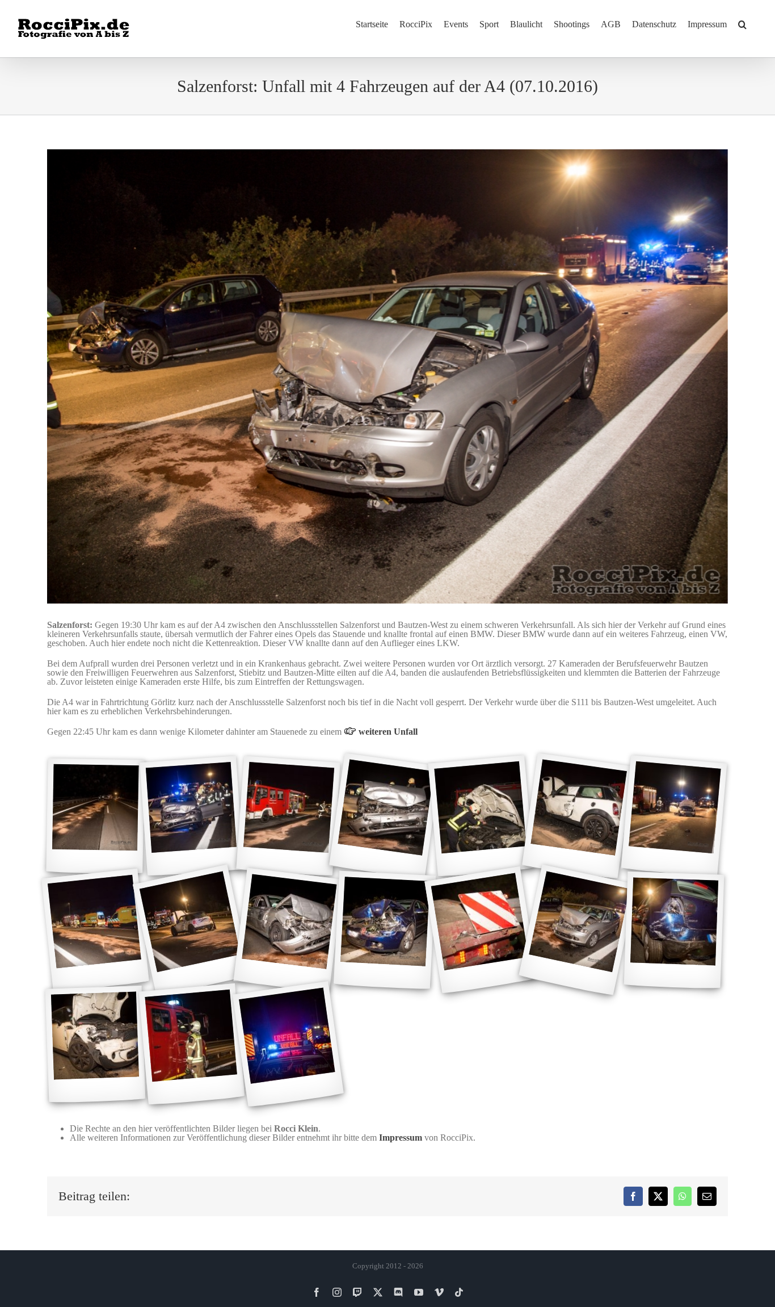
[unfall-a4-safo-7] (674, 816)
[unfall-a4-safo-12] (480, 930)
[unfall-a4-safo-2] (192, 816)
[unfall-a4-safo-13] (578, 930)
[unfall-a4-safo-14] (674, 930)
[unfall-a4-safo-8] (95, 930)
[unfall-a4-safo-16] (192, 1044)
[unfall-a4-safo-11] (385, 930)
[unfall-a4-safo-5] (481, 816)
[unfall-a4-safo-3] (288, 816)
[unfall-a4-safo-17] (288, 1045)
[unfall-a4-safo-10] (288, 930)
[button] (742, 24)
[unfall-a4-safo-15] (95, 1044)
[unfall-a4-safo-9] (192, 930)
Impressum (400, 1137)
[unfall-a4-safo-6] (577, 816)
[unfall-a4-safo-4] (384, 816)
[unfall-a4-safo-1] (95, 816)
